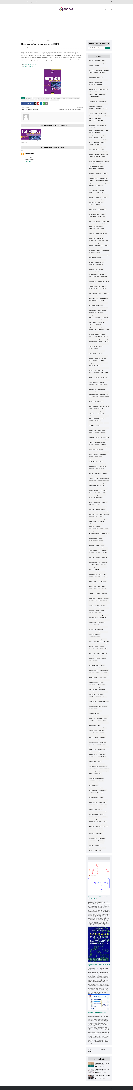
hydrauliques (91, 413)
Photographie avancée (103, 600)
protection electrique (104, 643)
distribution (91, 271)
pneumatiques (91, 610)
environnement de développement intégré (97, 334)
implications (103, 418)
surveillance (99, 759)
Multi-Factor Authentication (94, 564)
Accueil (22, 40)
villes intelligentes (99, 835)
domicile (99, 279)
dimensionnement (99, 264)
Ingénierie (90, 439)
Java (108, 471)
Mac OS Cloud (91, 504)
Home (93, 1087)
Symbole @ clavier (92, 761)
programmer (103, 639)
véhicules (90, 828)
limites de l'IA (103, 490)
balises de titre (91, 122)
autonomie (105, 108)
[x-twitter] (106, 9)
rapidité (99, 651)
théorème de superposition (102, 799)
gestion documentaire (104, 394)
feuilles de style (96, 360)
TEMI (102, 792)
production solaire (103, 627)
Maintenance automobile (100, 509)
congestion (98, 195)
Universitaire (103, 823)
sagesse (104, 696)
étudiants (101, 341)
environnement (99, 331)
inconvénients (91, 425)
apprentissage (102, 94)
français (105, 375)
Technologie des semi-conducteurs (36, 99)
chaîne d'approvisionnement (94, 156)
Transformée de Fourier (93, 814)
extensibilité (97, 358)
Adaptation (98, 62)
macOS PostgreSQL (102, 507)
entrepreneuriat (101, 329)
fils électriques (105, 363)
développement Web (93, 259)
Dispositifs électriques (55, 98)
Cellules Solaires (104, 154)
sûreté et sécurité (92, 759)
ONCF (105, 574)
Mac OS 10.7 (104, 502)
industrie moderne (92, 430)
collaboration (91, 173)
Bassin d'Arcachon (101, 127)
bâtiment (90, 130)
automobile (98, 108)
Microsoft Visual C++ (103, 550)
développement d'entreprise (94, 252)
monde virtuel (91, 557)
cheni (105, 158)
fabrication (104, 358)
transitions (91, 816)
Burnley (100, 146)
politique (102, 610)
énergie (94, 322)
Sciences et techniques (103, 715)
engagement (102, 327)
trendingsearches (92, 821)
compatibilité (91, 180)
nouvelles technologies (93, 571)
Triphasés (99, 821)
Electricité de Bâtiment (102, 303)
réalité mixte (104, 655)
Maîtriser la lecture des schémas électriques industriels (102, 1070)
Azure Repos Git (98, 118)
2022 (90, 60)
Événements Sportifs (93, 346)
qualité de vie (91, 648)
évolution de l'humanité (93, 348)
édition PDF (106, 293)
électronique (64, 98)
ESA (107, 336)
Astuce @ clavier (92, 103)
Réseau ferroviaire (92, 675)
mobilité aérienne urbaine (93, 555)
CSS (98, 228)
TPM (99, 807)
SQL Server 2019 (96, 747)
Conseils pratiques (92, 202)
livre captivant (97, 495)
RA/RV (106, 648)
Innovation (90, 1051)
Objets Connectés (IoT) (93, 574)
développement (92, 250)
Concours (97, 192)
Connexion (91, 199)
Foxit (102, 372)
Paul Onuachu (91, 591)
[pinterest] (111, 9)
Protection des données (93, 643)
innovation (91, 442)
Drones (107, 281)
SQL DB (90, 747)
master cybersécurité (93, 519)
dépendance (91, 245)
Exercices (100, 353)
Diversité (97, 271)
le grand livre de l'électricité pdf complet (96, 485)
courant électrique (92, 216)
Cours (104, 216)
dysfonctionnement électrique (94, 286)
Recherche (104, 658)
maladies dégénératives (104, 514)
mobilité (105, 552)
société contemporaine (93, 742)
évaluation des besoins (93, 343)
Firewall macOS (92, 365)
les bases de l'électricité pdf (94, 490)
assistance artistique (93, 101)
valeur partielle (98, 826)
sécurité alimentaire (92, 720)
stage (95, 749)
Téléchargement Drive (28, 66)
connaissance (105, 195)
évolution (100, 346)
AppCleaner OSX (92, 84)
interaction (101, 461)
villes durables (91, 835)
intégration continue (99, 456)
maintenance (91, 509)
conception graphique (93, 190)
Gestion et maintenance (104, 396)
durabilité (90, 283)
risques (101, 682)
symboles (100, 761)
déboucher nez (100, 238)
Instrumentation (103, 454)
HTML (103, 408)
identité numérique (98, 415)
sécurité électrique (92, 723)
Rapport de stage (92, 653)
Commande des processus (38, 98)
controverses (91, 211)
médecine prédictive (104, 528)
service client (91, 732)
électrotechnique (104, 315)
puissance (91, 646)
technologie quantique (93, 790)
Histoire (90, 408)
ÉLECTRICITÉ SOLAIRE (103, 307)
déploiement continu (99, 245)
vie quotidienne (100, 831)
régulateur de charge (104, 670)
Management (91, 516)
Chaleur (103, 156)
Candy (102, 149)
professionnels (91, 631)
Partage (103, 586)
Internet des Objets (101, 463)
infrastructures (106, 437)
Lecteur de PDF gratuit (102, 487)
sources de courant (97, 744)
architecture (102, 98)
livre (104, 492)
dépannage (91, 243)
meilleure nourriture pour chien (94, 533)
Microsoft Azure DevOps (103, 547)
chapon (101, 158)
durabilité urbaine (97, 283)
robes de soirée (92, 687)
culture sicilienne (102, 231)
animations (105, 79)
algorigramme (99, 70)
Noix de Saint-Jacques (101, 567)
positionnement (98, 612)
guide (102, 403)
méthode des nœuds (93, 538)
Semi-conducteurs (92, 725)
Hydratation (102, 411)
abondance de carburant (100, 60)
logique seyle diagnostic (93, 499)
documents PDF (104, 276)
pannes (99, 586)
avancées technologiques (99, 110)
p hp (99, 583)
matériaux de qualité (103, 519)
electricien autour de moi (93, 298)
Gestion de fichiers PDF (102, 387)
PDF (96, 591)
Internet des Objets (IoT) (93, 466)
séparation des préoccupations (95, 727)
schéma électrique (92, 701)
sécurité (105, 718)
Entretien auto (91, 331)
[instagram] (109, 9)
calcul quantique (96, 149)
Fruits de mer (96, 377)
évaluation (107, 341)
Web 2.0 (90, 850)
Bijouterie (90, 137)
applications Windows (93, 94)
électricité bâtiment (92, 303)
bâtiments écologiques (98, 130)
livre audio (91, 495)
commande (105, 173)
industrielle (91, 432)
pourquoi (107, 615)
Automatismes (28, 98)
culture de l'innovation (93, 231)
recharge (98, 658)
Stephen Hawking (101, 749)
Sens (99, 725)
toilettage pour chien (93, 807)
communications (103, 178)
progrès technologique (98, 641)
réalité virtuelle (91, 658)
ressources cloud (102, 677)
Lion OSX (94, 492)
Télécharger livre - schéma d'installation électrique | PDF (99, 897)
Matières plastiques (92, 523)
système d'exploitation (93, 766)
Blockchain (99, 139)
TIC (97, 804)
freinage (90, 377)
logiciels (90, 497)
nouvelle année (96, 569)
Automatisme (99, 106)
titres (106, 804)
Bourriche (90, 142)
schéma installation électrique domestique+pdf (98, 706)
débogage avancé (92, 238)
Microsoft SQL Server (93, 550)
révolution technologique (93, 682)
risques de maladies (92, 684)
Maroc (97, 516)
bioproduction (102, 137)
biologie (96, 137)
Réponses (28, 161)
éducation (91, 295)
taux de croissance (92, 775)
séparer (104, 727)
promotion (106, 641)
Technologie (102, 1049)
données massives (92, 281)
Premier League (103, 617)
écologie (104, 288)
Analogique (91, 74)
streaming (91, 754)
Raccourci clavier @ (92, 651)
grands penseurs (92, 403)
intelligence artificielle (93, 461)
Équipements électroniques (99, 336)
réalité (90, 655)
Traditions (91, 809)
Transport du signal (98, 819)
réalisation (104, 653)
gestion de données (92, 387)
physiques (97, 605)
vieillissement (91, 833)
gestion (105, 384)
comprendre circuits (99, 185)
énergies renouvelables (93, 327)
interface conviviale (92, 463)
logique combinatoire (98, 497)
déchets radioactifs (92, 240)
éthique (107, 339)
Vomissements (91, 843)
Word (100, 850)
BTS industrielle (98, 144)
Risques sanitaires (102, 684)
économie (91, 291)
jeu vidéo (90, 475)
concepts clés (102, 190)
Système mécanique (103, 766)
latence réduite (96, 483)
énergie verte (98, 324)
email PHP (91, 319)
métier (97, 545)
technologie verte (102, 790)
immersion (106, 415)
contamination (101, 207)
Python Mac (102, 646)
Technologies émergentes (94, 792)
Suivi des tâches (92, 756)
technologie (101, 780)
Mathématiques (101, 521)
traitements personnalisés (94, 811)
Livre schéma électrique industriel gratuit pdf (99, 965)
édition (100, 293)
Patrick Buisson (97, 588)
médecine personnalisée (93, 528)
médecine (98, 526)
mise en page (91, 552)
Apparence (91, 82)
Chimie (90, 163)
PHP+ (108, 603)
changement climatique (93, 158)
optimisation (105, 576)
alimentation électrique (93, 72)
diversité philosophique (93, 274)
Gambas (99, 379)
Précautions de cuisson (93, 617)
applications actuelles (93, 86)
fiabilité (102, 360)
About (97, 1087)
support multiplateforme (101, 756)
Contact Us (103, 1087)
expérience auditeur (92, 355)
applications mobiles (93, 89)
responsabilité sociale (93, 677)
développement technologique (95, 257)
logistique (102, 499)
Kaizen (96, 478)
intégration (91, 456)
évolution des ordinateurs (94, 351)
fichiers (98, 363)
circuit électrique (101, 163)
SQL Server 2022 (105, 747)
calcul (90, 149)
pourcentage (100, 615)
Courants (47, 98)
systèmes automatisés (93, 768)
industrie (97, 425)
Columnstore (98, 173)
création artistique (96, 221)
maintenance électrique (93, 511)
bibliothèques (97, 132)
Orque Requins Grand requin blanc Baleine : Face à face (102, 1064)
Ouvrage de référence (93, 583)
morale (90, 559)
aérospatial (91, 65)
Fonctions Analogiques (93, 367)
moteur (94, 559)
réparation (106, 672)
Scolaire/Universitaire (98, 718)
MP (99, 562)
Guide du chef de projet (104, 406)
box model (96, 142)
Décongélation (101, 240)
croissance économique (98, 226)
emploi (90, 322)
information (91, 435)
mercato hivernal (92, 535)
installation (103, 444)
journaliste (103, 475)
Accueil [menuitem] (23, 2)
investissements (92, 471)
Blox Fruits (105, 139)
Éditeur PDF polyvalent (93, 293)
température (91, 795)
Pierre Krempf (103, 605)
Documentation (96, 276)
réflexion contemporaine (93, 670)
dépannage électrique (99, 243)
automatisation (92, 106)
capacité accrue (92, 151)
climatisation (91, 170)
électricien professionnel (93, 300)
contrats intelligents (92, 209)
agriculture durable (103, 67)
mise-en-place (98, 552)
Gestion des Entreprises (103, 391)
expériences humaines (102, 355)
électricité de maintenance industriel (96, 305)
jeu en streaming (98, 473)
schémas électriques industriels (95, 711)
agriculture (97, 65)
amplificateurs (102, 72)
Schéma (98, 699)
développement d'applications (103, 250)
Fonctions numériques (104, 367)
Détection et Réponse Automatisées (96, 247)
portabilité (91, 612)
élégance (90, 317)
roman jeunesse (100, 694)
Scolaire (90, 718)
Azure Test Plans (101, 120)
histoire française (97, 408)
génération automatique (93, 382)
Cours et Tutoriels (101, 219)
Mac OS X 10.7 (98, 504)
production (96, 624)
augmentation (104, 103)
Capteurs (98, 151)
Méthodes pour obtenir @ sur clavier (96, 543)
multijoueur (103, 564)
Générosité (102, 382)
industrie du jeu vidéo (93, 427)
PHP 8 (93, 603)
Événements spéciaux (104, 343)
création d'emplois (105, 221)
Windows (95, 850)
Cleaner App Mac (101, 168)
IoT (97, 471)
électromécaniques (102, 310)
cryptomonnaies (92, 228)
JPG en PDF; (91, 478)
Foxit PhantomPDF (92, 375)
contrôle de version (102, 209)
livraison (100, 492)
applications (99, 84)
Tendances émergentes (93, 797)
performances (103, 595)
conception (91, 187)
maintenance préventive (93, 514)
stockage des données (93, 751)
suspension (106, 759)
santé (90, 699)
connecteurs (98, 197)
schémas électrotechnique (94, 713)
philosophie (106, 598)
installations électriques (93, 454)
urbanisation (91, 826)
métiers (102, 545)
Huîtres (90, 411)
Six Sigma (96, 737)
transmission (97, 816)
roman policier (91, 696)
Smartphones (91, 739)
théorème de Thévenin (93, 802)
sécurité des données (102, 720)
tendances (97, 795)
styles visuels (102, 754)
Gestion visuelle (92, 399)
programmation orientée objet (94, 636)
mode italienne (103, 555)
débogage (102, 235)
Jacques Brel (102, 471)
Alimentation (106, 70)
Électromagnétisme (92, 310)
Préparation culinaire (99, 619)
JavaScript (91, 473)
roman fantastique (103, 691)
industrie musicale (101, 430)
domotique (105, 279)
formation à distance (99, 370)
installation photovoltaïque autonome (96, 449)
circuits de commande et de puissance (96, 166)
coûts (90, 221)
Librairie (29, 1087)
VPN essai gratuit (99, 843)
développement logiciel (104, 255)
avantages (91, 113)
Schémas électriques (93, 708)
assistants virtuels (102, 101)
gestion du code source (93, 396)
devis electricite (102, 259)
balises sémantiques (100, 122)
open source (91, 576)
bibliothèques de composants (94, 134)
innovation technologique (100, 442)
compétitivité (106, 182)
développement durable (93, 255)
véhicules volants (92, 831)
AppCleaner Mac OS (98, 82)
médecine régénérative (93, 531)
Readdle (98, 653)
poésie (97, 610)
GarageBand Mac (106, 379)
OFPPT (100, 574)
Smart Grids (102, 737)
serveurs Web (101, 730)
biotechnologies (92, 139)
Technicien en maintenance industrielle (96, 778)
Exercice (102, 351)
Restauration (91, 679)
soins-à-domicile (103, 742)
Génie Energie (91, 384)
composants (91, 185)
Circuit (94, 163)
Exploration (91, 358)
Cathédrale (91, 154)
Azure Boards (98, 115)
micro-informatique (92, 547)
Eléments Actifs (97, 317)
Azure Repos (91, 118)
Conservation (100, 202)
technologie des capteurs (93, 785)
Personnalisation (92, 598)
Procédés (90, 624)
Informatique (24, 99)
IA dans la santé (101, 413)
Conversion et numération (94, 214)
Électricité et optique (93, 307)
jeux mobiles (96, 475)
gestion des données (93, 391)
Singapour (91, 737)
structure (96, 754)
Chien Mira (107, 161)
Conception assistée (99, 187)
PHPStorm (91, 605)
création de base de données (94, 223)
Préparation (91, 619)
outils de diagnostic (102, 581)
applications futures (103, 86)
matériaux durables (92, 521)
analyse (96, 74)
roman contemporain (93, 689)
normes (90, 569)
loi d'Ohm (90, 502)
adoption (103, 62)
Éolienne (90, 336)
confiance (102, 192)
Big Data (104, 134)
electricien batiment (104, 298)
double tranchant (101, 281)
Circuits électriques (92, 168)
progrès (90, 641)
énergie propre (91, 324)
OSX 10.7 (102, 579)
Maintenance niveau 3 (104, 511)
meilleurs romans (105, 533)
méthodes (101, 538)
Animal (100, 79)
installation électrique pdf (104, 447)
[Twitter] (35, 103)
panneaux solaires (92, 586)
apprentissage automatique (94, 96)
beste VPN (91, 132)
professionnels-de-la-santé (101, 631)
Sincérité (103, 735)
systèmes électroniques (104, 768)
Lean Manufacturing (92, 487)
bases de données (92, 127)
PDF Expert (101, 591)
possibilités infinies (92, 615)
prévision (107, 619)
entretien (107, 329)
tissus (101, 804)
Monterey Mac (104, 557)
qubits (97, 648)
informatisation (99, 437)
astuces (98, 103)
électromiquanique (92, 312)
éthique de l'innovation (93, 341)
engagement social (92, 329)
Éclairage (90, 288)
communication (104, 175)
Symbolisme (101, 763)
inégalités (97, 432)
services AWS (91, 735)
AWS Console (91, 115)
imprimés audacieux (93, 423)
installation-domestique (103, 451)
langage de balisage (92, 480)
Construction (97, 204)
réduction (103, 665)
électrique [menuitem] (30, 2)
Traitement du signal (29, 40)
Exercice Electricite (92, 353)
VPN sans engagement (93, 847)
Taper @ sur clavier (97, 773)
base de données (92, 125)
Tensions (46, 99)
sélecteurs (100, 723)
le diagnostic (103, 483)
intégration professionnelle (94, 459)
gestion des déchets (102, 389)
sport (104, 744)
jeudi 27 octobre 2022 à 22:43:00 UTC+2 (32, 154)
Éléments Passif (105, 317)
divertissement (103, 274)
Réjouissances (91, 672)
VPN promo (91, 845)
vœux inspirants (102, 838)
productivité (91, 629)
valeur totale (105, 826)
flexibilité (98, 365)
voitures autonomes (92, 840)
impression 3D (98, 420)
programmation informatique (94, 634)
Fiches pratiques (92, 363)
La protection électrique (104, 478)
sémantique (106, 723)
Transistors (102, 814)
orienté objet (96, 579)
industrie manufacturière (103, 427)
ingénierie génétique (98, 439)
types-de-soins (92, 823)
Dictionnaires (91, 264)
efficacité (96, 295)
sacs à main (98, 696)
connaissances (91, 197)
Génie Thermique (99, 384)
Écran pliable (97, 291)
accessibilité (91, 62)
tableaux (90, 773)
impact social (96, 418)
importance (91, 420)
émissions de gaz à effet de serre (101, 319)
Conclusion (91, 192)
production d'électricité (93, 627)
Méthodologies (92, 545)
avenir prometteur (102, 113)
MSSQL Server (104, 562)
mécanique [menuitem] (38, 2)
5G (92, 60)
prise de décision (101, 622)
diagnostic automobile (99, 262)
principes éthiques (92, 622)
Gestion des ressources (93, 394)
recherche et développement (94, 663)
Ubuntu (98, 823)
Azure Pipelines (106, 115)
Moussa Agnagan (25, 47)
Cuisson (102, 228)
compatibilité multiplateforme (102, 180)
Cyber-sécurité (91, 233)
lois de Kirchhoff (97, 502)
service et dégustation (100, 732)
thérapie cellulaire (102, 802)
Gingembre (99, 399)
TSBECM (105, 821)
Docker (90, 276)
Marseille (101, 516)
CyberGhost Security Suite (101, 233)
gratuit (98, 403)
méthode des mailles (101, 535)
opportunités (98, 576)
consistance (91, 204)
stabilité (90, 749)
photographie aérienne (93, 600)
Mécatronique (91, 526)
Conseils (103, 199)
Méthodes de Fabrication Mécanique (96, 540)
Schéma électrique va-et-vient (94, 703)
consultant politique (92, 207)
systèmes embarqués (93, 771)
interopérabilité (103, 466)
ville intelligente (99, 833)
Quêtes (101, 648)
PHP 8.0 (98, 603)
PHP (89, 603)
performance (104, 593)
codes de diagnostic (100, 170)
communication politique (93, 178)
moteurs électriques (102, 559)
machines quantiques (93, 507)
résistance (100, 675)
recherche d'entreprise (93, 660)
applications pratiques (103, 89)
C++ (104, 146)
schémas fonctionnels (93, 715)
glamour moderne (92, 401)
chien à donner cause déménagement (96, 161)
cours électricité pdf (92, 219)
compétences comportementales (95, 182)
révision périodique (99, 679)
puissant (96, 646)
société (97, 739)
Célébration (97, 154)
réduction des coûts (92, 667)
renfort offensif (99, 672)
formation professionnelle (94, 372)
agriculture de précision (93, 67)
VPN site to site (102, 847)
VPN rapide (97, 845)
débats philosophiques (93, 235)
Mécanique (100, 523)
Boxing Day (103, 142)
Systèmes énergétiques (103, 771)
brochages (91, 144)
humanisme (95, 411)
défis (107, 240)
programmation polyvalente (94, 639)
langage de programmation (103, 480)
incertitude (100, 423)
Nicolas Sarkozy (92, 567)
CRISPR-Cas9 (104, 223)
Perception (97, 593)
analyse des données (93, 79)
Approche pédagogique (93, 98)
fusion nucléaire (104, 377)
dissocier (101, 269)
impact (90, 418)
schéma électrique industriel (103, 701)
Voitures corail (101, 840)
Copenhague (103, 214)
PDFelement (91, 593)
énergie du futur (101, 322)
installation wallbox (92, 451)
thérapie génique (92, 804)
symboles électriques (93, 763)
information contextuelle (100, 435)
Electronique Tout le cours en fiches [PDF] (30, 140)
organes (90, 579)
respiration (106, 675)
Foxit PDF (106, 372)
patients (90, 588)
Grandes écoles (100, 401)
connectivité (105, 197)
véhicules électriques (98, 828)
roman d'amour (102, 689)
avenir (96, 113)
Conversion (98, 211)
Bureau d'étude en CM (93, 146)
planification (91, 607)
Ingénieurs (106, 439)
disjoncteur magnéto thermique (95, 267)
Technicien (100, 775)
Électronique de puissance (74, 98)
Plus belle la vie (98, 607)
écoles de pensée (97, 288)
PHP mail (103, 603)
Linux (90, 492)
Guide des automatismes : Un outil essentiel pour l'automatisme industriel (98, 1013)
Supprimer (31, 159)
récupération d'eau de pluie (94, 665)
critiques (90, 226)
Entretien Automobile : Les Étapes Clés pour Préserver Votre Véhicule (102, 1076)
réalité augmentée (96, 655)
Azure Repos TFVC (92, 120)
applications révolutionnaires (94, 91)
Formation (91, 370)
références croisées (102, 667)
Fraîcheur (100, 375)
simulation (98, 735)
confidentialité (91, 195)
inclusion (106, 423)
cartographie (104, 151)
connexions (97, 199)
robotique (99, 687)
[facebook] (103, 9)
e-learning (104, 286)
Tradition (104, 807)
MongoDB (98, 557)
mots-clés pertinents (93, 562)
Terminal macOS (92, 799)
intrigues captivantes (100, 468)
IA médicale (91, 415)
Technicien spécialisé (93, 780)
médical (101, 531)
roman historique (92, 694)
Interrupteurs (91, 468)
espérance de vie (92, 339)
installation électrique (93, 447)
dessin (106, 245)
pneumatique (105, 607)
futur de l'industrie (92, 379)
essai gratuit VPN (100, 339)
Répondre (26, 159)
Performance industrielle (93, 595)
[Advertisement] (66, 26)
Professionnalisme (99, 629)
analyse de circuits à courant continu (96, 77)
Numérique (102, 571)
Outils (95, 581)
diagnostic (91, 262)
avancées (90, 110)
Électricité (102, 300)
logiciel (103, 495)
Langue (90, 483)
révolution (107, 679)
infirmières (103, 432)
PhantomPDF (99, 598)
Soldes (90, 744)
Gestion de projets (92, 389)
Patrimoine (104, 588)
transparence (104, 816)
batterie (106, 130)
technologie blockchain (93, 783)
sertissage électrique (93, 730)
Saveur (94, 699)
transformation (104, 811)
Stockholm (101, 751)
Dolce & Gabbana (92, 279)
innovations (91, 444)
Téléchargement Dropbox (29, 64)
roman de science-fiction (93, 691)
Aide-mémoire (91, 70)
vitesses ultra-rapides (93, 838)
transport (90, 819)
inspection (97, 444)
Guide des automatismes (93, 406)
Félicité (90, 360)
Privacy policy (109, 1087)
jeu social (105, 473)
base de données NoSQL (102, 125)
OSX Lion (90, 581)
